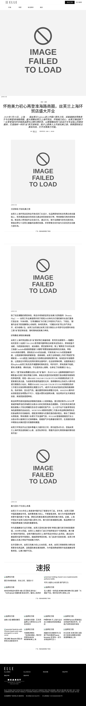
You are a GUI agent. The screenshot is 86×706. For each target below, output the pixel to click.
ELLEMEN (7, 672)
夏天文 (35, 131)
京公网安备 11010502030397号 (52, 696)
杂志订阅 (70, 2)
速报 (43, 568)
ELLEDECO (27, 672)
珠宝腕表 (31, 7)
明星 (20, 7)
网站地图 (45, 672)
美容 (41, 7)
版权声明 (26, 675)
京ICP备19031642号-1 (33, 696)
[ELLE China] (13, 2)
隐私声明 (6, 675)
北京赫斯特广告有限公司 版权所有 (14, 696)
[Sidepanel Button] (6, 2)
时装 (9, 7)
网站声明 (65, 672)
